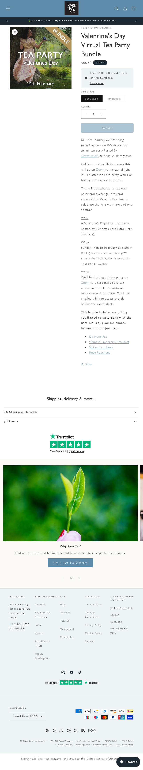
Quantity (85, 106)
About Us (40, 604)
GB (47, 730)
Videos (39, 633)
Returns (64, 620)
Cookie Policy (93, 633)
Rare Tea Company (37, 741)
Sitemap (89, 641)
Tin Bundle (116, 99)
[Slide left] (63, 578)
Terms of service (65, 744)
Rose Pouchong (100, 352)
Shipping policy (83, 744)
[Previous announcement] (7, 21)
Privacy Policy (93, 625)
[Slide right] (79, 578)
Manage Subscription (42, 656)
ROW (92, 730)
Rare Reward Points (42, 643)
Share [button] (88, 364)
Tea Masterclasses (100, 28)
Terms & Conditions (91, 614)
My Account (67, 629)
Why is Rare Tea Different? (70, 562)
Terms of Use (93, 604)
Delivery (65, 612)
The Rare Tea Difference (43, 614)
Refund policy (111, 741)
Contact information (102, 744)
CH (69, 730)
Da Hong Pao (98, 336)
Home (84, 28)
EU (83, 730)
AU (61, 730)
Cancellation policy (124, 744)
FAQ (62, 604)
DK (76, 730)
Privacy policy (127, 741)
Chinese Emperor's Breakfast (109, 342)
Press (38, 625)
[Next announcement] (136, 21)
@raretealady (90, 155)
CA (54, 730)
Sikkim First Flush (101, 347)
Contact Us (66, 637)
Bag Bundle (94, 99)
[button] (8, 8)
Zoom (100, 169)
